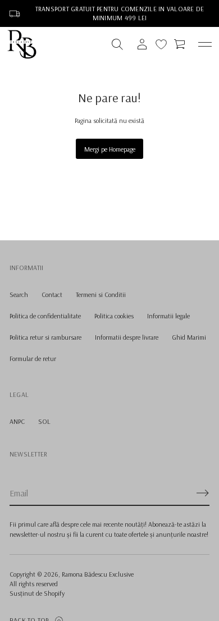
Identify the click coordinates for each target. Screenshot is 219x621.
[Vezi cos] (180, 44)
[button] (117, 44)
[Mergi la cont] (142, 44)
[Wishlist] (161, 44)
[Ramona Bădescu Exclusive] (21, 44)
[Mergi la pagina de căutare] (117, 44)
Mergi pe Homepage (109, 149)
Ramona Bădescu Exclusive (98, 574)
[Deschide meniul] (205, 44)
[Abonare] (202, 493)
